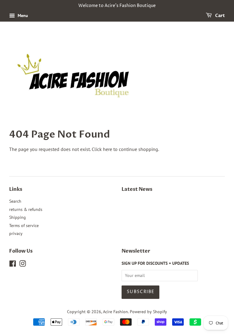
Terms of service (24, 225)
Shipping (17, 217)
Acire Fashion (115, 311)
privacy (16, 233)
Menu (22, 15)
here (107, 149)
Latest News (137, 189)
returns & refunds (25, 209)
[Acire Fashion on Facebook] (12, 265)
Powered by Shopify (148, 311)
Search (15, 201)
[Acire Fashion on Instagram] (22, 265)
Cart (219, 16)
